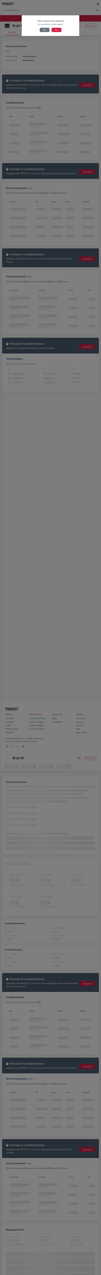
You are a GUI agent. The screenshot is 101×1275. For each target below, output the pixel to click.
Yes (56, 30)
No (44, 30)
